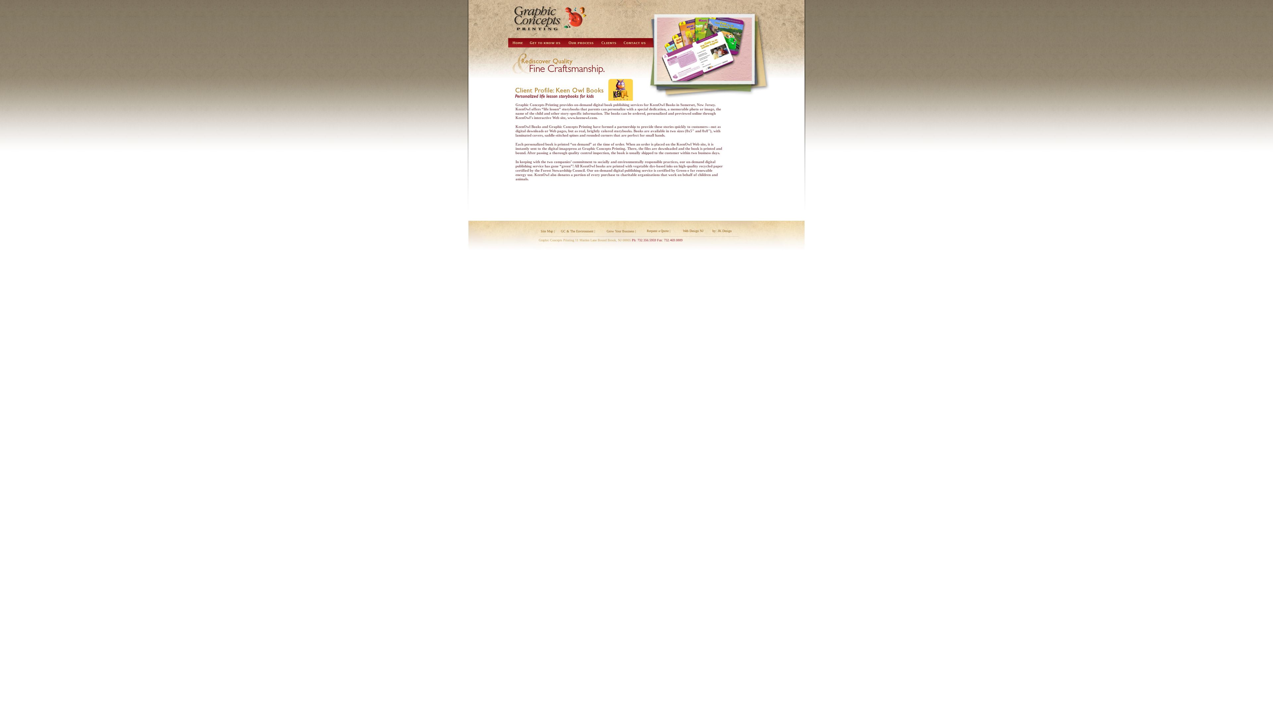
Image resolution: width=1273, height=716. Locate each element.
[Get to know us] (545, 42)
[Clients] (608, 42)
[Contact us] (635, 42)
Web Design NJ (693, 231)
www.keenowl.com (582, 118)
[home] (517, 42)
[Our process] (580, 42)
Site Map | (548, 231)
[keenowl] (620, 90)
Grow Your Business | (621, 231)
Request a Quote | (658, 231)
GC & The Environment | (578, 231)
